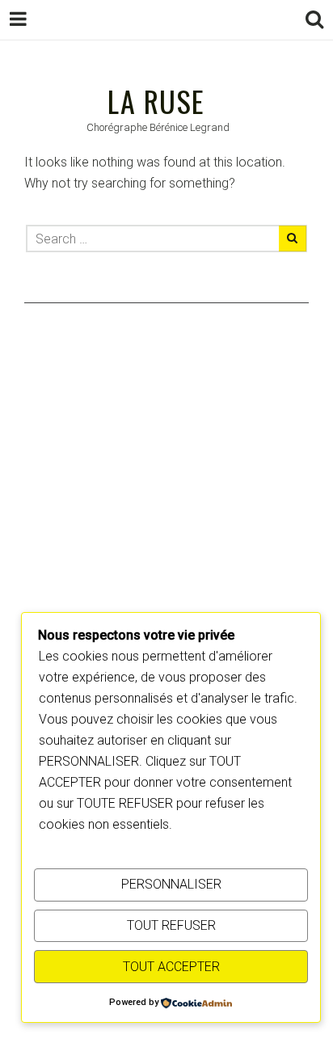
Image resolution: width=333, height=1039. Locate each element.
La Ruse (155, 100)
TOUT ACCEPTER (171, 966)
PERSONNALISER (171, 884)
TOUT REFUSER (171, 925)
